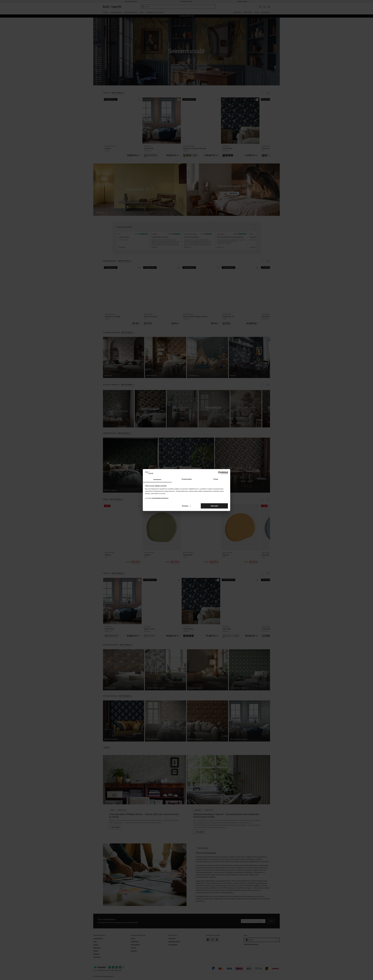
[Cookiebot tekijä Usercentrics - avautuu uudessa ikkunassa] (219, 472)
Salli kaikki (214, 506)
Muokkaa (185, 506)
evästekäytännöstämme (160, 498)
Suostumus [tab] (157, 479)
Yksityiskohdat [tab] (186, 479)
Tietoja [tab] (215, 479)
